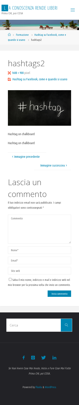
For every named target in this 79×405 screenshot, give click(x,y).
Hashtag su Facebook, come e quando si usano (40, 79)
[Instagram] (33, 357)
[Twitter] (43, 357)
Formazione (22, 34)
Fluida (38, 387)
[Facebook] (23, 357)
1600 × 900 (18, 73)
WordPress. (51, 387)
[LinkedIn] (54, 357)
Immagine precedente (27, 156)
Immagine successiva (52, 165)
